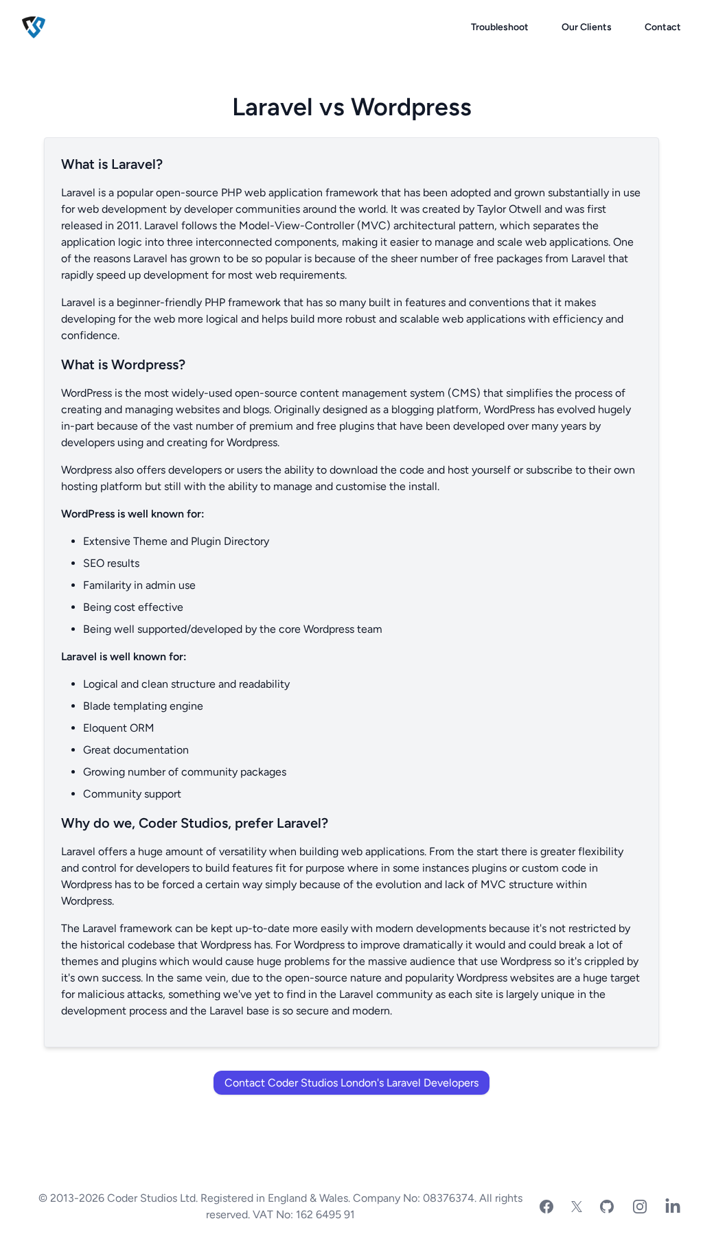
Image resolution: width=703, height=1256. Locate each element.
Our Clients (587, 27)
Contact (663, 27)
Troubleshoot (500, 27)
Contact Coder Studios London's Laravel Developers (351, 1082)
